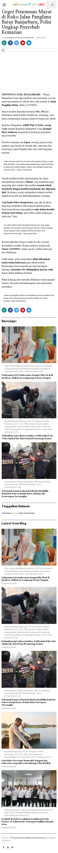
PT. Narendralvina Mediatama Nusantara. (28, 838)
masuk (15, 512)
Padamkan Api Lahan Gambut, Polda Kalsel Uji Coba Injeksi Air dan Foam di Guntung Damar (27, 437)
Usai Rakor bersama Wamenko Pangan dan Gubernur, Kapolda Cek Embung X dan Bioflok (26, 761)
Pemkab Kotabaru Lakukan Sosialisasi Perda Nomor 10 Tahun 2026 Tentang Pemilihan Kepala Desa (27, 821)
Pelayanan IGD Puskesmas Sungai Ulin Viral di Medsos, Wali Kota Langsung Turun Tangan (27, 376)
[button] (52, 4)
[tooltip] (4, 42)
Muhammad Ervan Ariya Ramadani (19, 38)
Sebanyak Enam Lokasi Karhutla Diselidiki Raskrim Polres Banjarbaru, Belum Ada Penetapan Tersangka (25, 493)
